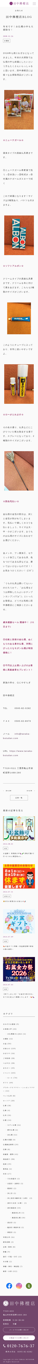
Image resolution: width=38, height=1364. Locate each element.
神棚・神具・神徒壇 (11, 1266)
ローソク (6, 1101)
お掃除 (5, 1039)
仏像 (5, 1110)
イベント (6, 1073)
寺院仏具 (6, 1237)
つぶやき (6, 1063)
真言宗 (10, 1222)
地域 (5, 1164)
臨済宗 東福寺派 (13, 1227)
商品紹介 (6, 1159)
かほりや (6, 1053)
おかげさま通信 (9, 1024)
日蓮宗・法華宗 (13, 1183)
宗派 (5, 1174)
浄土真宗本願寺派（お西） (18, 1198)
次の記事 (29, 790)
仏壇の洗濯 (7, 1140)
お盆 (5, 1044)
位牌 (5, 1149)
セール (10, 1078)
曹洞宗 (10, 1188)
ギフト (5, 1083)
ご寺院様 (6, 1058)
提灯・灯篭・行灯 (10, 1257)
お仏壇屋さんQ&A (14, 1034)
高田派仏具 (16, 1213)
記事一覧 (18, 798)
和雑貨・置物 (8, 1154)
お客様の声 (7, 1029)
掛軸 (5, 1252)
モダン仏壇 (11, 1125)
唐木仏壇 (10, 1130)
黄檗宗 (10, 1232)
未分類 (5, 1261)
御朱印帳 (6, 1242)
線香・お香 (7, 1271)
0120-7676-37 (21, 1345)
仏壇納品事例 (8, 1144)
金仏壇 (10, 1135)
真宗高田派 (11, 1208)
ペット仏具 (7, 1096)
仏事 (5, 1105)
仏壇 (5, 1120)
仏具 (5, 1115)
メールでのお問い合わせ (19, 1330)
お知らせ (6, 1048)
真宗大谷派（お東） (15, 1203)
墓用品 (5, 1169)
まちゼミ (6, 1068)
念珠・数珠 (7, 1247)
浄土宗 (10, 1193)
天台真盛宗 (11, 1179)
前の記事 (8, 790)
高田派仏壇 (16, 1218)
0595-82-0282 (25, 1351)
